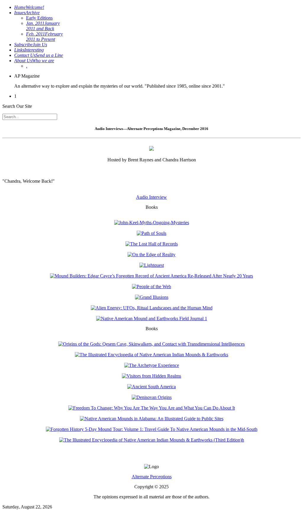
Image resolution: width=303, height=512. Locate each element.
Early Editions (39, 17)
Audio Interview (151, 197)
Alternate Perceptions (152, 476)
